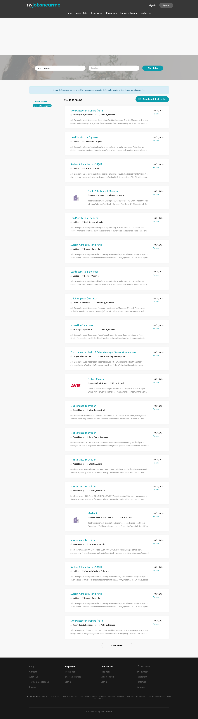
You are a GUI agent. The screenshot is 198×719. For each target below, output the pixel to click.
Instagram (142, 676)
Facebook (145, 666)
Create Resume (108, 676)
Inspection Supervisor (82, 325)
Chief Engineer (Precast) (83, 298)
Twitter (144, 671)
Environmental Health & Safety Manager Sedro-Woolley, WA (103, 352)
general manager (41, 106)
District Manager (97, 379)
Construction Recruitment (135, 696)
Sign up (166, 5)
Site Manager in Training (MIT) (86, 110)
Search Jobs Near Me (65, 696)
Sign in (152, 5)
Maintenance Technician (83, 405)
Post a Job (70, 671)
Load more (117, 645)
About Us (33, 676)
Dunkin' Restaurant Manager (103, 191)
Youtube (141, 687)
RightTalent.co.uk (81, 696)
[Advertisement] (99, 36)
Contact (33, 671)
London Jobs (165, 696)
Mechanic (93, 513)
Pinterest (141, 682)
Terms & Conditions (39, 682)
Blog (31, 666)
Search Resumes (73, 676)
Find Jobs (153, 68)
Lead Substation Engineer (84, 137)
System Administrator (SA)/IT (86, 164)
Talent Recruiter (153, 696)
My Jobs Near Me (105, 711)
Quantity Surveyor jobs (98, 696)
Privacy (32, 687)
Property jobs (99, 699)
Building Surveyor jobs (116, 696)
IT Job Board (51, 696)
